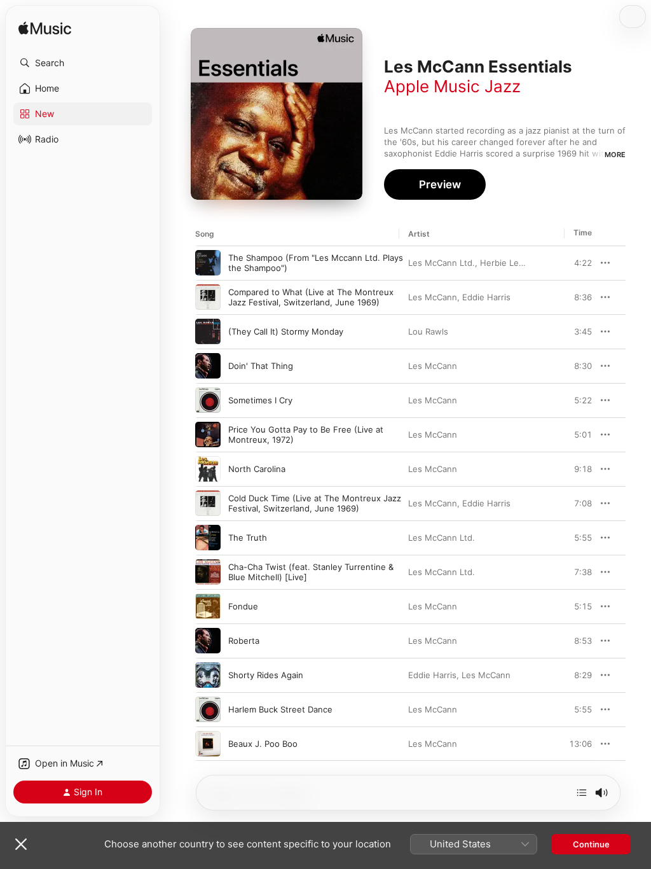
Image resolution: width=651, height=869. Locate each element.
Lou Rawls (428, 331)
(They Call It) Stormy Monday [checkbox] (285, 331)
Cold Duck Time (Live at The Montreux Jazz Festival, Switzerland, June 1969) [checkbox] (314, 503)
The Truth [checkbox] (247, 537)
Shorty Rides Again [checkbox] (265, 675)
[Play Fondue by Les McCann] (208, 606)
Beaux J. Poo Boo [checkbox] (263, 744)
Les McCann (432, 297)
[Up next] (581, 793)
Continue (591, 844)
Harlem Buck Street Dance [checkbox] (280, 709)
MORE (615, 154)
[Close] (21, 844)
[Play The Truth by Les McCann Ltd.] (208, 537)
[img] (44, 29)
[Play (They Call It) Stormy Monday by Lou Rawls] (208, 331)
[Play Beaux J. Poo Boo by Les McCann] (208, 743)
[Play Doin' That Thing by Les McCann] (208, 366)
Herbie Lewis (506, 263)
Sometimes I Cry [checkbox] (260, 400)
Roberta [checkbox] (243, 641)
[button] (82, 63)
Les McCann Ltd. (441, 263)
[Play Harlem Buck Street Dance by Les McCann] (208, 709)
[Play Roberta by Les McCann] (208, 640)
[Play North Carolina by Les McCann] (208, 469)
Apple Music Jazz (452, 86)
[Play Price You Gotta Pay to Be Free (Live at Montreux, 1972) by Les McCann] (208, 434)
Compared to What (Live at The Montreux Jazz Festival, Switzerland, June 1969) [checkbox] (311, 297)
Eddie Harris (486, 297)
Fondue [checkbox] (243, 606)
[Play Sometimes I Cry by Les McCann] (208, 400)
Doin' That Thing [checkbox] (260, 366)
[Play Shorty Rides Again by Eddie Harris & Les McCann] (208, 675)
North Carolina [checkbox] (256, 469)
